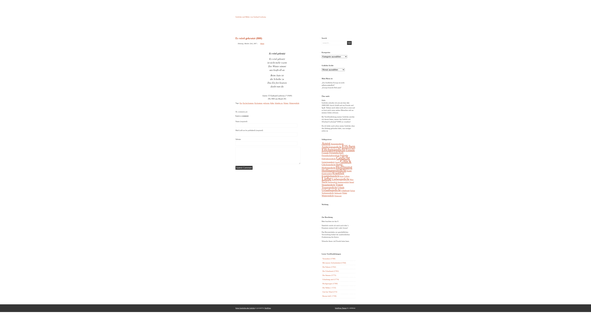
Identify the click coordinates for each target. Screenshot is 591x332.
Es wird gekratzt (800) (248, 38)
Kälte (272, 103)
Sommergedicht (343, 182)
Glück (345, 161)
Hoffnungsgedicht (334, 170)
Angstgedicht (337, 144)
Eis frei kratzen (248, 103)
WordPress (267, 308)
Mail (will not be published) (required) (249, 130)
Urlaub (341, 187)
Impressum (275, 28)
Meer (352, 179)
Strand (351, 182)
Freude (350, 150)
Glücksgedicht (329, 164)
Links (290, 28)
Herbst (339, 164)
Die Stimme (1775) (329, 275)
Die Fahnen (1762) (329, 267)
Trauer (339, 184)
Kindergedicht (327, 174)
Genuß (337, 162)
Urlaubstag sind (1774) (330, 279)
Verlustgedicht (328, 193)
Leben (347, 176)
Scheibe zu (279, 103)
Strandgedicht (328, 184)
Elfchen (348, 146)
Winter (262, 43)
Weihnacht (338, 193)
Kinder (349, 171)
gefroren (266, 103)
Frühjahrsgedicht (329, 159)
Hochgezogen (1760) (330, 284)
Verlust (352, 191)
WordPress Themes (341, 308)
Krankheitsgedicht (330, 176)
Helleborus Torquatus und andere (259, 29)
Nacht (324, 182)
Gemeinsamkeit (328, 162)
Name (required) (241, 121)
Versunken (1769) (328, 259)
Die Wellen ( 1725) (329, 288)
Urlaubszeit (345, 191)
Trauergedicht (329, 187)
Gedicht (343, 158)
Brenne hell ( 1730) (329, 296)
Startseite (243, 28)
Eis (241, 103)
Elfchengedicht (333, 149)
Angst (326, 143)
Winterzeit (338, 196)
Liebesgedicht (340, 179)
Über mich (322, 28)
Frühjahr (344, 155)
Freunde (325, 153)
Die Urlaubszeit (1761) (330, 271)
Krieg (342, 176)
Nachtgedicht (332, 182)
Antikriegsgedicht (332, 146)
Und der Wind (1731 (329, 292)
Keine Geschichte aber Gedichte (260, 14)
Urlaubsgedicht (331, 190)
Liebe (326, 178)
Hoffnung (344, 167)
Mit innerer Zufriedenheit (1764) (334, 263)
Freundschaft (336, 152)
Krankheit (338, 173)
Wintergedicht (294, 103)
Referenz (306, 28)
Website (238, 139)
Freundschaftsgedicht (331, 155)
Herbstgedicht (328, 167)
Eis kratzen (258, 103)
